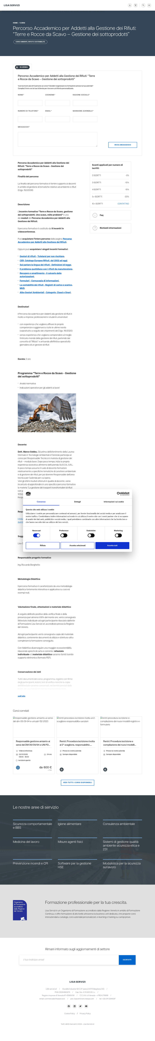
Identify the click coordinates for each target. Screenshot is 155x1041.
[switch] (63, 535)
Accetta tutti (112, 545)
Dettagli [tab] (77, 502)
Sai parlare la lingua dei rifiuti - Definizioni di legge (45, 265)
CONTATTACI (123, 204)
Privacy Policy (85, 1014)
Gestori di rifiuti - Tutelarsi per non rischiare (42, 256)
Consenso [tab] (41, 502)
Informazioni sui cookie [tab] (114, 502)
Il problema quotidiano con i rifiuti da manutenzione (46, 269)
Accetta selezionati (77, 545)
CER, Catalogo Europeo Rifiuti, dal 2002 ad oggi (43, 261)
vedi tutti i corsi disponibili (77, 782)
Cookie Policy (69, 1014)
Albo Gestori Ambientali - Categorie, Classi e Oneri (45, 293)
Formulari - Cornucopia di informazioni (39, 281)
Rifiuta (43, 545)
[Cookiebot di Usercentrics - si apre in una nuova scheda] (118, 494)
